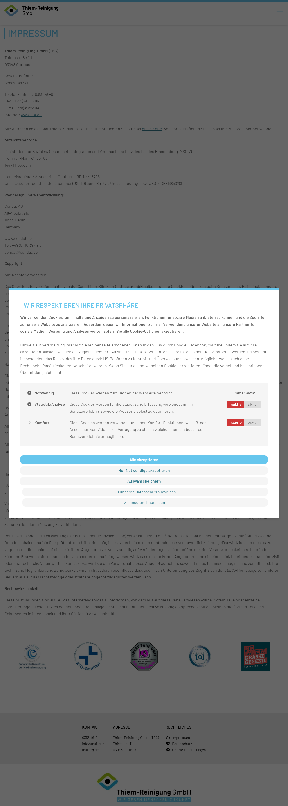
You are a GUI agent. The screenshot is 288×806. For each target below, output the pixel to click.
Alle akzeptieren (144, 459)
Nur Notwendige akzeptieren (144, 470)
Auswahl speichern (144, 480)
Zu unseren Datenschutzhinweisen (145, 491)
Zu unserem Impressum (145, 502)
